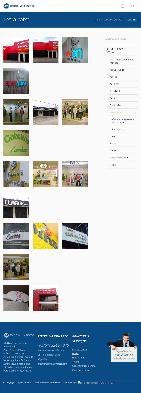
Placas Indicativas (119, 157)
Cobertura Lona (80, 369)
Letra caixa (115, 112)
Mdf (114, 136)
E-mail (134, 384)
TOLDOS (112, 165)
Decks (113, 98)
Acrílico (113, 76)
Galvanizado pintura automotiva (123, 121)
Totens (113, 150)
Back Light (115, 90)
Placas (113, 143)
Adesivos (115, 83)
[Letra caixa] (16, 49)
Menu (122, 6)
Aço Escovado (117, 69)
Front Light (115, 105)
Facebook (126, 384)
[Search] (133, 6)
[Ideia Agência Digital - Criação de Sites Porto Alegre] (96, 382)
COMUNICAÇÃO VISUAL (116, 50)
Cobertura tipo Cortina (84, 365)
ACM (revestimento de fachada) (121, 61)
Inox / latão (118, 129)
